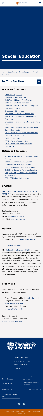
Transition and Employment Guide (19, 164)
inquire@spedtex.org (16, 216)
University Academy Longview (31, 378)
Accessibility (7, 389)
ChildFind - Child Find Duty (16, 97)
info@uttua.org (21, 368)
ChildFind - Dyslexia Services (17, 103)
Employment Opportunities (7, 378)
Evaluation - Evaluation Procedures (19, 114)
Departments (12, 72)
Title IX (29, 411)
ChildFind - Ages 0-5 (13, 95)
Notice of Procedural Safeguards (18, 162)
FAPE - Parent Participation (16, 141)
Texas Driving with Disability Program (20, 167)
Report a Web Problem (32, 389)
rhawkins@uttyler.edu (14, 303)
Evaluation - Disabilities (14, 111)
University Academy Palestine (31, 384)
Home (4, 72)
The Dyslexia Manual (27, 239)
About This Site (15, 411)
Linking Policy (21, 413)
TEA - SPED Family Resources (17, 178)
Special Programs (25, 72)
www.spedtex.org (18, 219)
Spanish (33, 170)
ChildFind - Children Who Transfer (19, 100)
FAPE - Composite (12, 138)
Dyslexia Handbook (13, 245)
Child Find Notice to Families (17, 170)
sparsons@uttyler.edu (14, 309)
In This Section (13, 81)
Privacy (23, 411)
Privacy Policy (7, 384)
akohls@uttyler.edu (31, 298)
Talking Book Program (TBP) (18, 250)
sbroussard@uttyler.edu (12, 321)
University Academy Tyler (10, 395)
